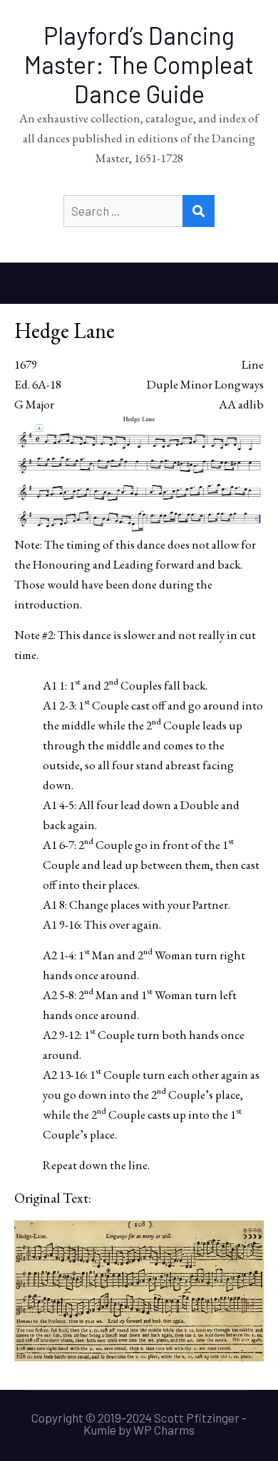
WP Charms (164, 1430)
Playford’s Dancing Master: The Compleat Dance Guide (139, 64)
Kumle (99, 1430)
